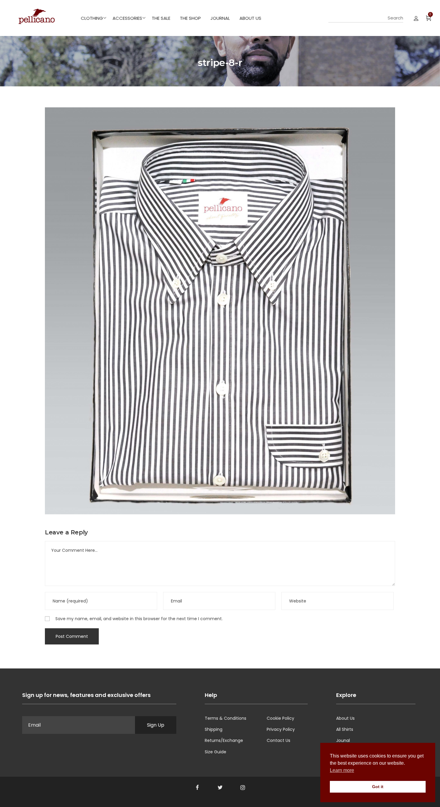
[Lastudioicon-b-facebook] (197, 787)
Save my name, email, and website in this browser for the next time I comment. (139, 619)
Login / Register (416, 17)
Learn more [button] (342, 770)
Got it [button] (377, 786)
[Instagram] (242, 787)
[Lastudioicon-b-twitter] (220, 787)
